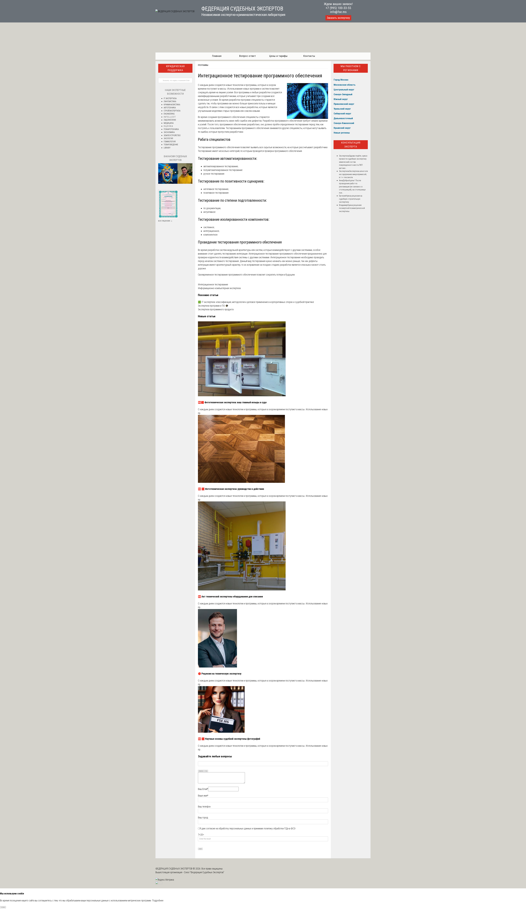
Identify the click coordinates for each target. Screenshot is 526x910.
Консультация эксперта (350, 144)
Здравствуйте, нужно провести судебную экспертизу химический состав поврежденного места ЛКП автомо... (353, 162)
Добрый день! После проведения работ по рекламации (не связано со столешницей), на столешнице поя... (352, 186)
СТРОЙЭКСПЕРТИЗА (172, 111)
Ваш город (203, 817)
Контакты (309, 56)
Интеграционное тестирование (213, 284)
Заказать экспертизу (338, 17)
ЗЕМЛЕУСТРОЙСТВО (172, 135)
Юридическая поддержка (175, 68)
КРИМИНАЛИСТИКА (172, 104)
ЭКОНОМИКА (169, 132)
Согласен (3, 907)
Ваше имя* (203, 795)
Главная (216, 56)
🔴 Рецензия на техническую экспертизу (219, 673)
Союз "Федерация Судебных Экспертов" (204, 872)
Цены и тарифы (278, 56)
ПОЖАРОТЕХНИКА (171, 129)
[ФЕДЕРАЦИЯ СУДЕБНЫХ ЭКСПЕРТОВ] (175, 11)
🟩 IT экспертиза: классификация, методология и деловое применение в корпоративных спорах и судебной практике (256, 302)
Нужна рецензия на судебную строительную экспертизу (350, 199)
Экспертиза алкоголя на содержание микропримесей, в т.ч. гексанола (353, 174)
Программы (203, 65)
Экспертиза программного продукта (216, 309)
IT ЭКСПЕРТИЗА (170, 98)
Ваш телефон (204, 806)
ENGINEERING (169, 114)
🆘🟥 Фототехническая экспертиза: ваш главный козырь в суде (232, 402)
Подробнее (157, 900)
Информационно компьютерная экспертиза (219, 288)
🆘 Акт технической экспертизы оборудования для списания (230, 596)
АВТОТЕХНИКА (170, 107)
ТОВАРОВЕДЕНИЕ (171, 144)
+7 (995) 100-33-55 (338, 8)
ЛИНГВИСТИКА (170, 101)
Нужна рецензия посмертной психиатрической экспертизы (352, 208)
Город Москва (341, 79)
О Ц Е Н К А (168, 126)
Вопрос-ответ (247, 56)
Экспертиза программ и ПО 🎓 (213, 305)
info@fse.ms (338, 12)
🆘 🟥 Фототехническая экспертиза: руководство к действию (231, 488)
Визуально (201, 771)
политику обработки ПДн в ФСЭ (279, 828)
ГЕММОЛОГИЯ (170, 141)
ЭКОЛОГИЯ (168, 138)
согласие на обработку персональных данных (228, 828)
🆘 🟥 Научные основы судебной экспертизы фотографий (229, 738)
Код (206, 771)
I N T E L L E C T (169, 117)
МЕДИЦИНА (169, 123)
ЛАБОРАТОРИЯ (170, 120)
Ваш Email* (203, 789)
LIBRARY (167, 148)
